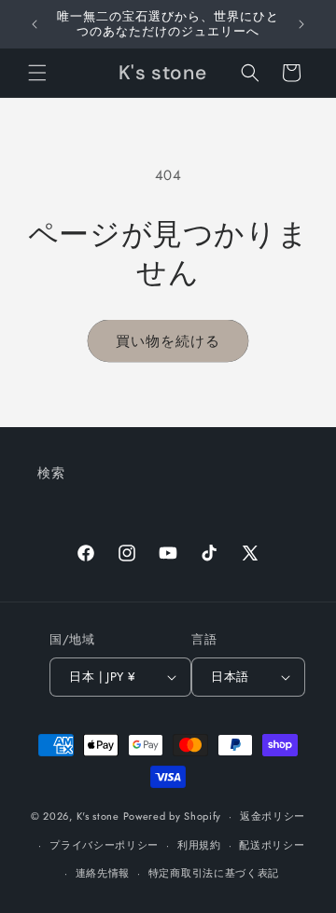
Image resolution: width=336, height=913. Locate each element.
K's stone (98, 816)
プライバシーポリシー (104, 844)
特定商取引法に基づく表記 (213, 872)
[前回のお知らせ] (34, 24)
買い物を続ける (168, 341)
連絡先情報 (103, 872)
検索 (50, 472)
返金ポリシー (272, 816)
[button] (37, 72)
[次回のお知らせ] (301, 24)
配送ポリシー (271, 844)
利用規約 (199, 844)
